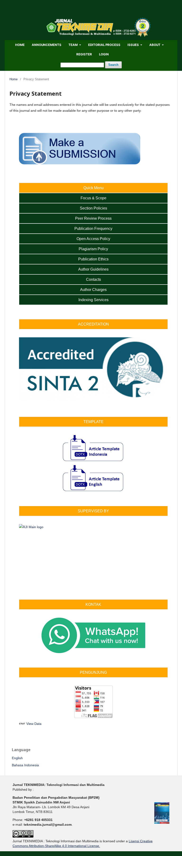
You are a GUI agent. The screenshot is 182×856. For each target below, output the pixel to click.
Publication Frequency (93, 229)
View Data (33, 724)
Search (113, 65)
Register (84, 54)
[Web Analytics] (22, 724)
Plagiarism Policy (93, 249)
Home (13, 79)
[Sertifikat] (93, 399)
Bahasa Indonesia (25, 765)
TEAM (73, 45)
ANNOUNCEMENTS (46, 45)
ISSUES (133, 45)
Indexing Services (93, 300)
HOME (20, 45)
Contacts (93, 279)
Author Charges (93, 290)
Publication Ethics (93, 259)
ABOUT (155, 45)
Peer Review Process (93, 218)
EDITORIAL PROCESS (104, 45)
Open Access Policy (93, 239)
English (17, 758)
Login (104, 54)
